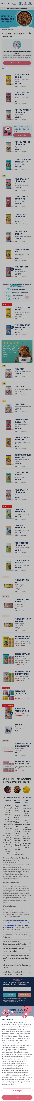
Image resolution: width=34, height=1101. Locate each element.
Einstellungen (17, 1091)
